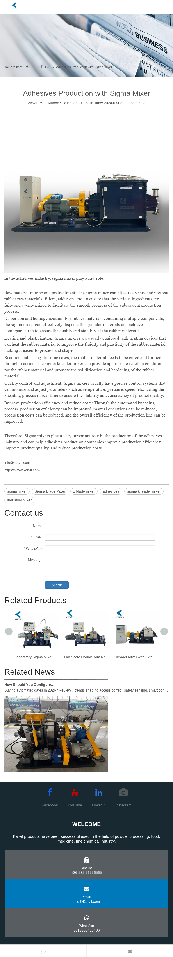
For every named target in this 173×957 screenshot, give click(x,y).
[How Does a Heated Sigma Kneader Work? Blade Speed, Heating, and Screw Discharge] (56, 766)
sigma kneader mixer (144, 491)
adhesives (111, 491)
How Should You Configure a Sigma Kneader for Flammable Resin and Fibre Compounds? (29, 680)
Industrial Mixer (19, 500)
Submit (57, 585)
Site (142, 103)
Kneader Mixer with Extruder (136, 657)
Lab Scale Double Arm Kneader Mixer (86, 657)
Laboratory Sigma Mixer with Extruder (36, 657)
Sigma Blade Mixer (50, 491)
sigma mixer (17, 491)
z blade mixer (84, 491)
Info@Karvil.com (86, 901)
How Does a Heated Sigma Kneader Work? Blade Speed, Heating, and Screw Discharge (29, 772)
